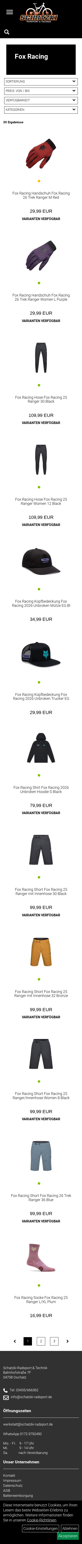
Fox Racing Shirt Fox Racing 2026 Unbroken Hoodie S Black (41, 789)
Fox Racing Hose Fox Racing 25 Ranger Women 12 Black (41, 501)
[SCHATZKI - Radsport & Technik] (38, 12)
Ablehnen (70, 1528)
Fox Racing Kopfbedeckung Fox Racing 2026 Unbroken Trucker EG (41, 696)
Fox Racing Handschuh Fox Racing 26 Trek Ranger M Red (41, 195)
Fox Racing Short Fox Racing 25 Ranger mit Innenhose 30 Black (41, 891)
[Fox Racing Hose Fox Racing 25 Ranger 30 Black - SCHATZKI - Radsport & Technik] (41, 358)
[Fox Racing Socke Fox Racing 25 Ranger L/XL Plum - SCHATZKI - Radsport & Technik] (41, 1258)
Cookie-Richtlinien (41, 1520)
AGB (6, 1490)
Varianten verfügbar (41, 219)
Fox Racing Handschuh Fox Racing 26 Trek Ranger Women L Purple (41, 297)
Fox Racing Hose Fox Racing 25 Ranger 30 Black (41, 399)
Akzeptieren (68, 1536)
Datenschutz (12, 1485)
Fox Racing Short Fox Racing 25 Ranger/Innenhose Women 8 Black (41, 1095)
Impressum (12, 1480)
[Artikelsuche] (6, 33)
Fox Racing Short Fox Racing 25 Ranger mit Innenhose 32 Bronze (41, 993)
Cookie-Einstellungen (40, 1528)
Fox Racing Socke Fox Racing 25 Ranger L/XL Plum (41, 1299)
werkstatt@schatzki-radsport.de (28, 1424)
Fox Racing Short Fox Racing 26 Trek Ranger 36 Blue (41, 1197)
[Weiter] (67, 1341)
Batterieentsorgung (18, 1495)
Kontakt (9, 1475)
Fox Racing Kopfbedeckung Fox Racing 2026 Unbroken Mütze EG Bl (41, 603)
